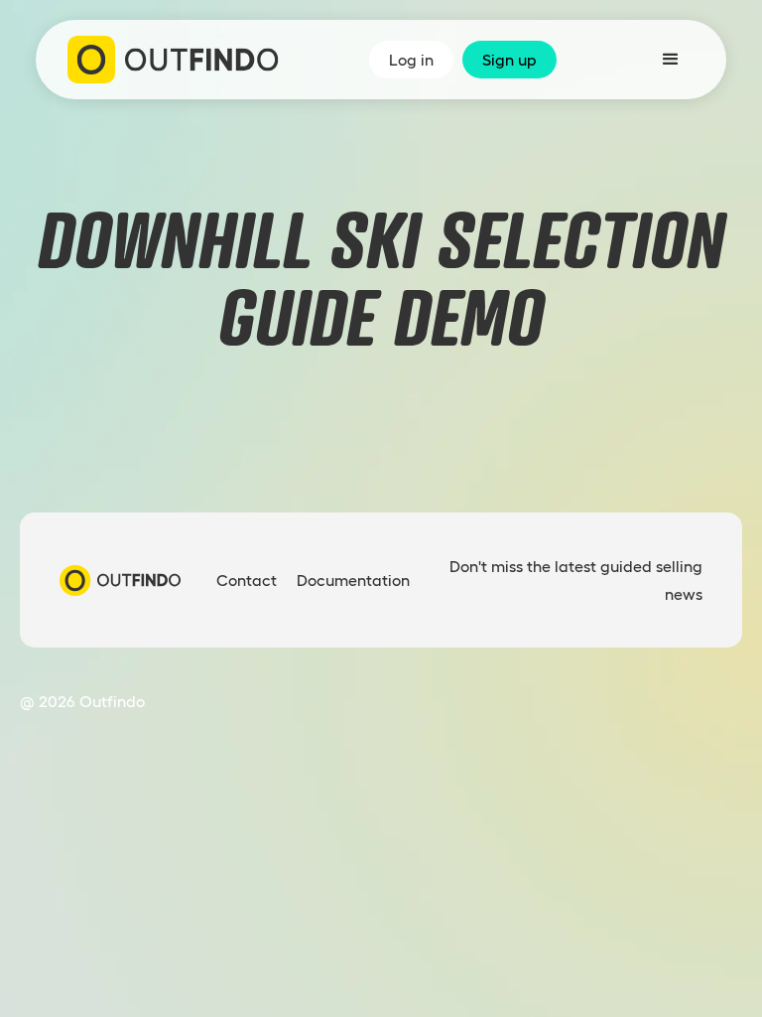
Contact (246, 580)
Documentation (353, 580)
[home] (173, 59)
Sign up (509, 60)
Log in (411, 60)
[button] (671, 59)
